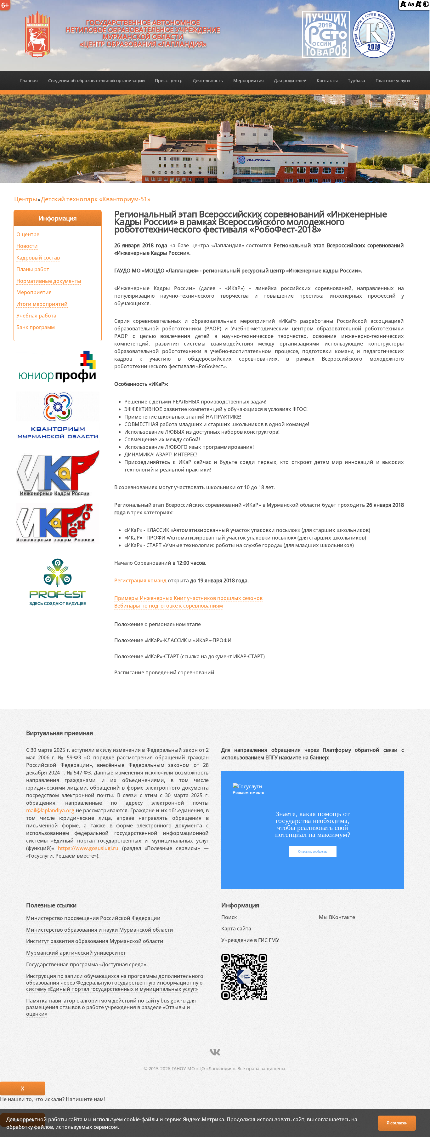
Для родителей (290, 80)
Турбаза (356, 80)
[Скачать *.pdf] (207, 623)
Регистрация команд (140, 580)
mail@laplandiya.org (50, 810)
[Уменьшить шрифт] (403, 5)
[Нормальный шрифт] (411, 5)
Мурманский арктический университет (76, 952)
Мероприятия (248, 80)
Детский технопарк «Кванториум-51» (95, 199)
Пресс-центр (169, 80)
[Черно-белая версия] (426, 5)
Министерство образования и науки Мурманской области (99, 929)
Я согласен (397, 1123)
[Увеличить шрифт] (418, 5)
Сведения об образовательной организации (96, 80)
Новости (27, 246)
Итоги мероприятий (42, 303)
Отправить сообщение (312, 851)
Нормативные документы (48, 280)
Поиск (229, 917)
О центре (27, 234)
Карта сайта (236, 928)
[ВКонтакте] (215, 1052)
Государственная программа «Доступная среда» (86, 964)
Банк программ (35, 327)
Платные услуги (393, 80)
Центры (25, 199)
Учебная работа (36, 315)
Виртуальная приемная (59, 732)
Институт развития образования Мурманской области (94, 941)
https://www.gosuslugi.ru (88, 848)
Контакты (327, 80)
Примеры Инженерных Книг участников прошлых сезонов (188, 598)
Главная (29, 80)
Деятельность (208, 80)
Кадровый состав (38, 257)
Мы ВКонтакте (337, 917)
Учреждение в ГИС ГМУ (250, 940)
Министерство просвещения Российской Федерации (93, 918)
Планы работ (32, 269)
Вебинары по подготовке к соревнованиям (168, 605)
